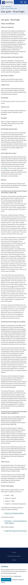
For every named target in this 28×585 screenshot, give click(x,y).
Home (2, 6)
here (6, 168)
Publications (8, 6)
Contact (14, 552)
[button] (21, 2)
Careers (14, 560)
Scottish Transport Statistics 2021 (9, 8)
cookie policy (17, 576)
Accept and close (6, 579)
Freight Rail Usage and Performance (16, 531)
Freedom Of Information (14, 556)
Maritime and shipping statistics (14, 513)
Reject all (14, 579)
